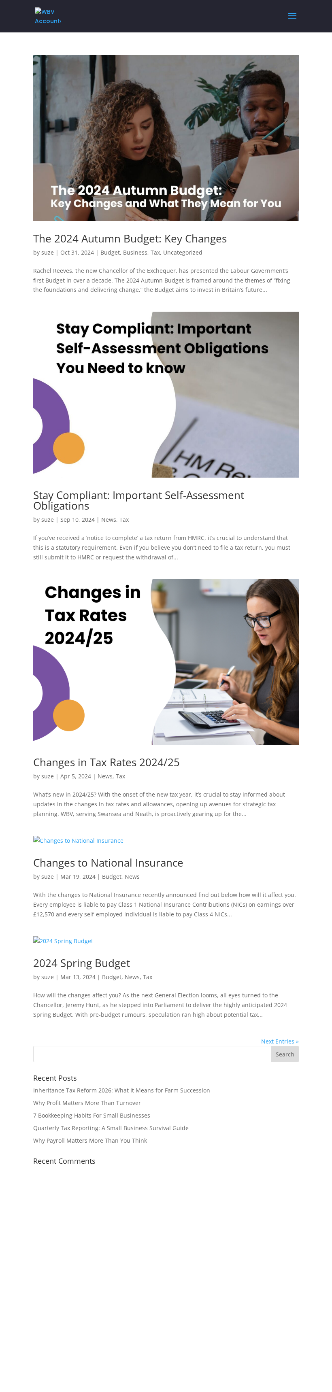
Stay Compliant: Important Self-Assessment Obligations (138, 500)
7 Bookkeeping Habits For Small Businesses (91, 1115)
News (108, 519)
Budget (110, 252)
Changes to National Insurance (108, 862)
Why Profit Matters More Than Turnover (87, 1103)
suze (47, 252)
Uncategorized (182, 252)
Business (135, 252)
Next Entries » (280, 1041)
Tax (155, 252)
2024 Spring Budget (81, 963)
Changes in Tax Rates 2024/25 (106, 762)
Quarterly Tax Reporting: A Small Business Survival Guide (111, 1128)
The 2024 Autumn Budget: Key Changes (130, 238)
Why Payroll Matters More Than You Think (90, 1140)
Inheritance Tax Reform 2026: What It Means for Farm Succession (121, 1090)
